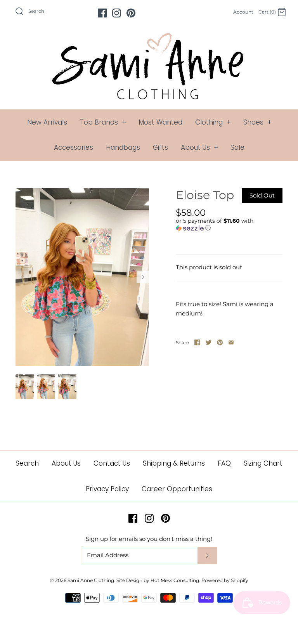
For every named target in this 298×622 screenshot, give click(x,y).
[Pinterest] (130, 13)
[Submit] (207, 555)
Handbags (123, 147)
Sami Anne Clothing (91, 580)
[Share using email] (231, 342)
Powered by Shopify (224, 580)
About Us (199, 147)
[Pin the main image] (220, 342)
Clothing (213, 122)
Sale (237, 147)
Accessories (73, 147)
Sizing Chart (263, 463)
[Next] (143, 277)
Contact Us (112, 463)
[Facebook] (102, 13)
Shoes (257, 122)
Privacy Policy (107, 489)
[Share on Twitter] (208, 342)
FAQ (224, 463)
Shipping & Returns (174, 463)
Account (243, 12)
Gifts (160, 147)
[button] (227, 224)
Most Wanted (160, 122)
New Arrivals (47, 122)
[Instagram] (116, 13)
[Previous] (22, 277)
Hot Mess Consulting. (175, 580)
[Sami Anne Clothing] (149, 37)
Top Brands (103, 122)
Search (27, 463)
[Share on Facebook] (197, 342)
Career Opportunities (177, 489)
